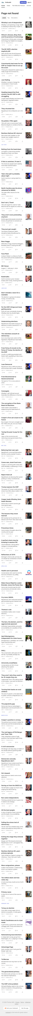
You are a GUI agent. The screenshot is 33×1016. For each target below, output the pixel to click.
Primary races (6, 892)
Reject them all (6, 475)
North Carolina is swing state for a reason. (11, 179)
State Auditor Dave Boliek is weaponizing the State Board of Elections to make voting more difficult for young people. (10, 408)
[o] (28, 135)
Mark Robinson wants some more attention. (11, 776)
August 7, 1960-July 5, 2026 (9, 268)
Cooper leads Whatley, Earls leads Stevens (11, 500)
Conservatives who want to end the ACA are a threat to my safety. (11, 573)
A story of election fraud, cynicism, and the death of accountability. (11, 813)
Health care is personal (9, 571)
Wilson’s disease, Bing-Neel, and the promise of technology (12, 36)
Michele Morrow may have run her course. (11, 962)
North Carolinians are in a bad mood (12, 921)
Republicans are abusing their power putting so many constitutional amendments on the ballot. (12, 477)
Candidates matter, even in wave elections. (10, 612)
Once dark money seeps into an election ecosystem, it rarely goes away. (11, 911)
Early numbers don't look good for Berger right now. (11, 950)
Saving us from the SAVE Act (11, 785)
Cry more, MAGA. (7, 597)
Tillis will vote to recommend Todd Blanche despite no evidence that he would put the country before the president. (11, 124)
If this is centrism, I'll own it (11, 161)
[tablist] (10, 18)
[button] (3, 5)
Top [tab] (8, 18)
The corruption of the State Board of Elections (11, 404)
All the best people (8, 810)
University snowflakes (9, 663)
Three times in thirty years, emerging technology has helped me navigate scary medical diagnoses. (12, 40)
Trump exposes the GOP (10, 487)
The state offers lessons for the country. (10, 193)
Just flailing (5, 80)
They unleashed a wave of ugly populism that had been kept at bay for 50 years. (11, 737)
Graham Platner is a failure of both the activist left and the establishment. (12, 257)
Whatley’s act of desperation (11, 22)
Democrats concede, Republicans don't (8, 760)
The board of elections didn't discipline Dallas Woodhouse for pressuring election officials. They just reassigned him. (12, 232)
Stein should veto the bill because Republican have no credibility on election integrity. (11, 54)
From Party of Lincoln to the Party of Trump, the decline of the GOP (11, 350)
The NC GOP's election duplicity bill (9, 50)
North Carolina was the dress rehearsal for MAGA (11, 189)
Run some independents (10, 798)
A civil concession (7, 746)
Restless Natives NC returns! (11, 133)
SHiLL (3, 650)
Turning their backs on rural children (11, 690)
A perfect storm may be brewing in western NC (9, 541)
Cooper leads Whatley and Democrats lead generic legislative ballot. (12, 99)
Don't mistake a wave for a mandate (10, 294)
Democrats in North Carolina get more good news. (10, 504)
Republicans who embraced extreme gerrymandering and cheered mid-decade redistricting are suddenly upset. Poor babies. (12, 600)
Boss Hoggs (5, 241)
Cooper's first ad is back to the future (12, 419)
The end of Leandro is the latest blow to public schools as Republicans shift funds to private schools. (12, 694)
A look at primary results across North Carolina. (12, 882)
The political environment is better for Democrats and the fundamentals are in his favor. (12, 723)
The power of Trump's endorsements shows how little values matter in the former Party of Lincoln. (12, 490)
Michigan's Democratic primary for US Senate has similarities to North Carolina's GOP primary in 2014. (11, 557)
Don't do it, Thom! (7, 202)
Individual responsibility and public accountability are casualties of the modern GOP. (11, 627)
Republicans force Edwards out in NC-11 (12, 111)
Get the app (24, 1008)
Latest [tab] (4, 18)
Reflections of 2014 (8, 554)
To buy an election (7, 908)
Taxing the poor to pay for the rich (11, 433)
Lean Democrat (6, 364)
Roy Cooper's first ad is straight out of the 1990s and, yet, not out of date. (12, 422)
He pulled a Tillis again (9, 121)
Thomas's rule (6, 609)
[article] (16, 27)
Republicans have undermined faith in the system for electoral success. (12, 764)
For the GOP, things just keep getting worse (11, 308)
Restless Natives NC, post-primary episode (10, 852)
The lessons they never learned (9, 515)
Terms (22, 1002)
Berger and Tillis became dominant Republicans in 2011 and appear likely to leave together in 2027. (12, 842)
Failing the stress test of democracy (10, 823)
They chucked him (7, 108)
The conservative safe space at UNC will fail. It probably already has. (11, 653)
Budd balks (5, 277)
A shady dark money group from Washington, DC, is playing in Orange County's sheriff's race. (12, 937)
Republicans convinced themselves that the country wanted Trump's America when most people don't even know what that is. (11, 453)
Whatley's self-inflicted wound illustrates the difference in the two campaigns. (11, 394)
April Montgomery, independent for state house (11, 637)
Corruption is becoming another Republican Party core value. (10, 152)
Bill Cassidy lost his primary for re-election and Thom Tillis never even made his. (11, 518)
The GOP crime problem (9, 984)
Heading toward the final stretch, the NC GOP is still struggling (10, 94)
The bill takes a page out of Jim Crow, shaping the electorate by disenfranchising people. (12, 788)
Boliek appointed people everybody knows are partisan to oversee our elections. (11, 220)
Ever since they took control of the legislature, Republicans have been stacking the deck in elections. (11, 338)
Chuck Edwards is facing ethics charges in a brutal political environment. (10, 545)
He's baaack (5, 773)
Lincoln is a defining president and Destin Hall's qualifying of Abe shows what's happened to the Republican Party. (12, 355)
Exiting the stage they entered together (12, 838)
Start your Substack (12, 1008)
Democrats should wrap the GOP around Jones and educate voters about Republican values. (11, 588)
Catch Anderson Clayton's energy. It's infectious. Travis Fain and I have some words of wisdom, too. (12, 856)
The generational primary (10, 971)
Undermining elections (9, 321)
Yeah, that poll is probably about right (10, 175)
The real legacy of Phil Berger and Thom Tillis (11, 733)
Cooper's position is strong (11, 720)
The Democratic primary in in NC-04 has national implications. (11, 974)
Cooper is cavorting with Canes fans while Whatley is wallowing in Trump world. (12, 465)
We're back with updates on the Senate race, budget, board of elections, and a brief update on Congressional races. (10, 136)
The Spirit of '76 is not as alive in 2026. (10, 381)
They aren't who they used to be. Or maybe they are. (11, 676)
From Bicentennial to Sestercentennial (8, 378)
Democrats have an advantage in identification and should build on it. (11, 707)
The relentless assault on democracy (10, 335)
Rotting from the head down (11, 149)
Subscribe (23, 2)
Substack (8, 1012)
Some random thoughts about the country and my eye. (11, 531)
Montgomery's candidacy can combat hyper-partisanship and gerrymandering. (12, 641)
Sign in (29, 2)
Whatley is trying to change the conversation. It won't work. (10, 83)
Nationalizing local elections (11, 935)
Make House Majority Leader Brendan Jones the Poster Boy (12, 584)
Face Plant (5, 254)
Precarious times (7, 528)
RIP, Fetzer (5, 266)
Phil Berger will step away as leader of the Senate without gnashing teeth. (12, 749)
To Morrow (5, 959)
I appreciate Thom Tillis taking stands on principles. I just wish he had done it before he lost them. (12, 680)
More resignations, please (10, 865)
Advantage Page (7, 947)
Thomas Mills (11, 28)
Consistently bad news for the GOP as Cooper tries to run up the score (12, 65)
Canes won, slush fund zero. (11, 462)
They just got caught (8, 229)
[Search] (30, 18)
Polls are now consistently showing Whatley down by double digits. (11, 312)
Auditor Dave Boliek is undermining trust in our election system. (11, 868)
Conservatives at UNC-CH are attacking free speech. (9, 666)
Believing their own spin (9, 450)
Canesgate (5, 391)
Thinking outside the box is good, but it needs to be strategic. (12, 801)
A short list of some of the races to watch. (11, 895)
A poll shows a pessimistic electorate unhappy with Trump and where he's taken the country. (12, 925)
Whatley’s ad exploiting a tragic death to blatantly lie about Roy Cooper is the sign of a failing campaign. (12, 25)
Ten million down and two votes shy (10, 879)
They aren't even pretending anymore (11, 216)
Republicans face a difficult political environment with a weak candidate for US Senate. (11, 367)
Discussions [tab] (14, 18)
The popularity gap (8, 704)
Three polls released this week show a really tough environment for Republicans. (12, 70)
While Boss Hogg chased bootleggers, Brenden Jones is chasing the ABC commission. (12, 244)
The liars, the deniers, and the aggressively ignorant (11, 623)
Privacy (17, 1002)
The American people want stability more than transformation (11, 164)
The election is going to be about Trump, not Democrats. (10, 297)
